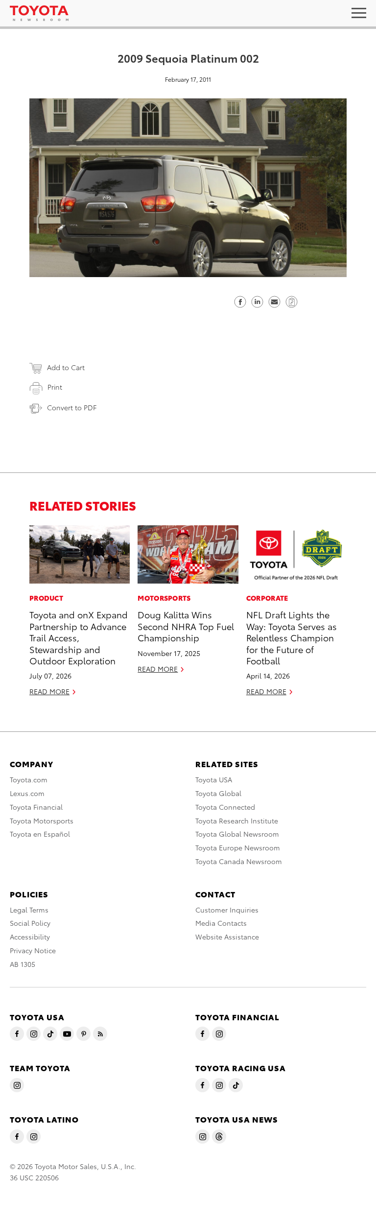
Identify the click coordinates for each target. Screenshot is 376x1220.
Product (46, 598)
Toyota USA (213, 779)
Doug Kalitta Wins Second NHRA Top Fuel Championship (186, 625)
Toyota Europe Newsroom (237, 847)
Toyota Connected (225, 807)
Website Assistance (227, 936)
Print (54, 387)
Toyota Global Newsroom (237, 834)
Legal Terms (29, 910)
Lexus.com (27, 793)
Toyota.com (28, 779)
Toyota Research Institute (236, 820)
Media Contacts (221, 923)
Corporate (267, 598)
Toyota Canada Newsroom (238, 861)
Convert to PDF (71, 407)
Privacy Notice (33, 950)
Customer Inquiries (226, 910)
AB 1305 (22, 964)
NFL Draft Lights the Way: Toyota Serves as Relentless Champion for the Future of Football (291, 637)
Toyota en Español (40, 834)
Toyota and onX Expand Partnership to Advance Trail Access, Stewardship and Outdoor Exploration (78, 637)
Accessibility (30, 936)
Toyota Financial (36, 807)
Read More (49, 691)
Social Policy (30, 923)
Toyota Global (218, 793)
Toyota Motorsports (41, 820)
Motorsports (164, 598)
